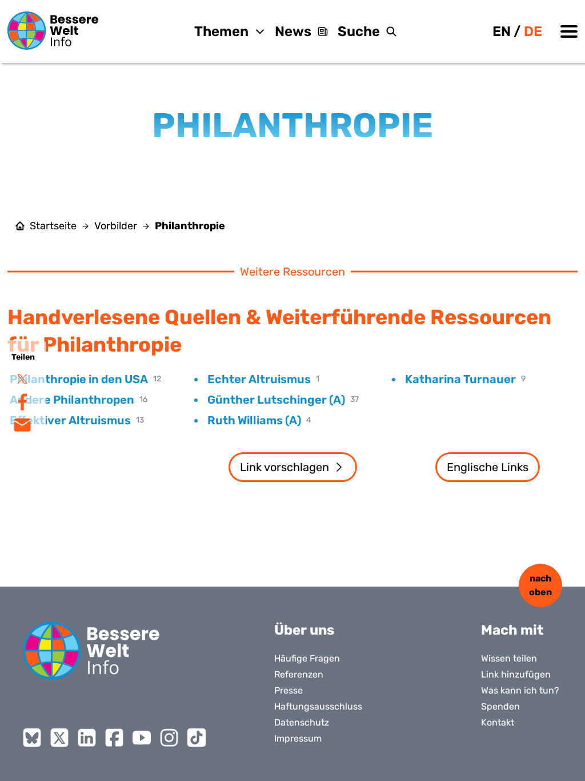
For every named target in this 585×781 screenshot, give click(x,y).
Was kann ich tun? (520, 690)
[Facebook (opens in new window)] (114, 737)
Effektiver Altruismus (70, 420)
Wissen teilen (509, 658)
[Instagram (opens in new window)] (169, 737)
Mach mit (512, 630)
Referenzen (298, 674)
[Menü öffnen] (569, 31)
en (501, 31)
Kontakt (497, 722)
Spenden (500, 706)
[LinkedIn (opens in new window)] (87, 737)
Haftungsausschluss (318, 706)
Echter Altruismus (259, 379)
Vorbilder (115, 226)
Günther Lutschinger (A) (276, 400)
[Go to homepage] (91, 650)
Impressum (298, 738)
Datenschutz (301, 722)
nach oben (540, 585)
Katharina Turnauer (460, 379)
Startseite (53, 226)
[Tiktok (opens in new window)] (196, 737)
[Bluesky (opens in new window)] (32, 737)
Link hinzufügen (516, 674)
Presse (288, 690)
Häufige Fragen (307, 658)
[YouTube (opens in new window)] (142, 737)
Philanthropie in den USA (79, 379)
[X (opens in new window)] (59, 737)
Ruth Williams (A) (254, 420)
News (293, 31)
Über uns (304, 630)
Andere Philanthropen (72, 400)
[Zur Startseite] (53, 30)
